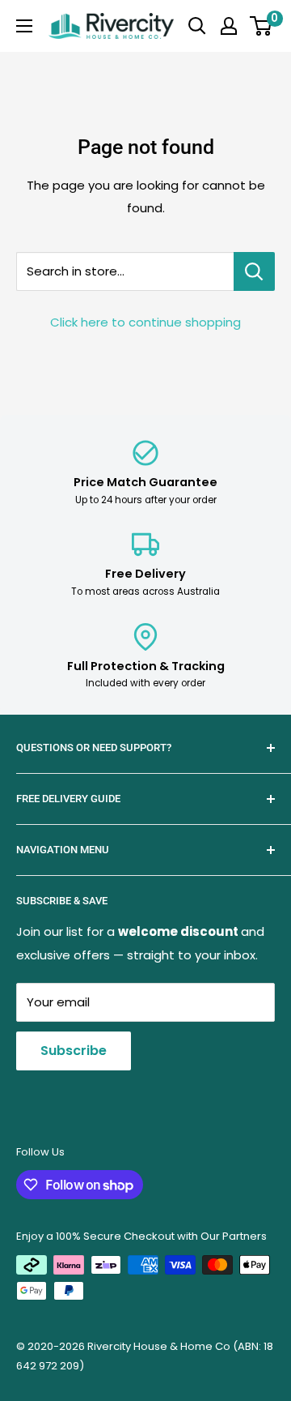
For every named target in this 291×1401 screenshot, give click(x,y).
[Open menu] (24, 25)
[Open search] (197, 26)
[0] (261, 26)
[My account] (229, 26)
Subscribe (73, 1050)
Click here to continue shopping (145, 322)
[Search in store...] (254, 271)
